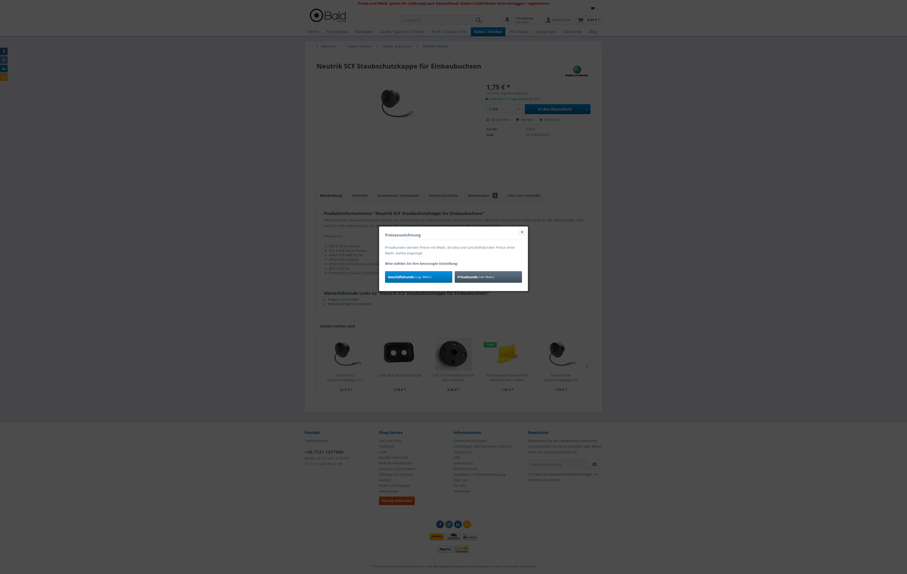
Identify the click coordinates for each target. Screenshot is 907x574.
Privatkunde (476, 277)
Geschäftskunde (410, 277)
